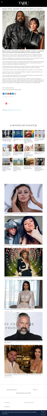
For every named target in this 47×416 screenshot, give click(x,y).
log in (8, 110)
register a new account (15, 110)
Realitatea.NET (12, 390)
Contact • (7, 402)
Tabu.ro (35, 390)
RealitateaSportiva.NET (23, 393)
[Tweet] (6, 94)
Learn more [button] (5, 414)
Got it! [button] (43, 413)
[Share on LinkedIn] (13, 94)
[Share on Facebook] (3, 94)
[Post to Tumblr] (10, 94)
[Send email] (15, 94)
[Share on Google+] (8, 94)
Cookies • (7, 407)
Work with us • (29, 402)
